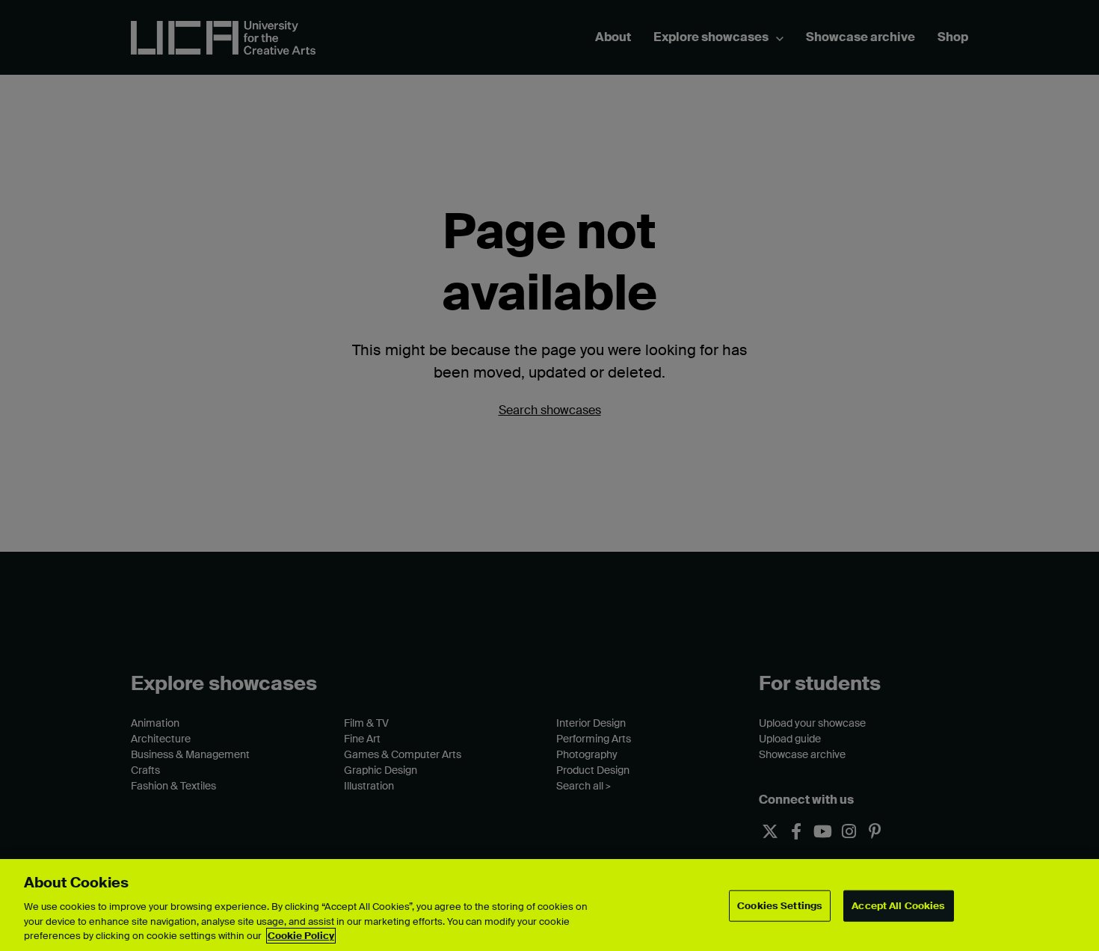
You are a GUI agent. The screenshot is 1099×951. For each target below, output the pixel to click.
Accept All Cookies (898, 905)
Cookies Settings (779, 905)
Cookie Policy (301, 935)
